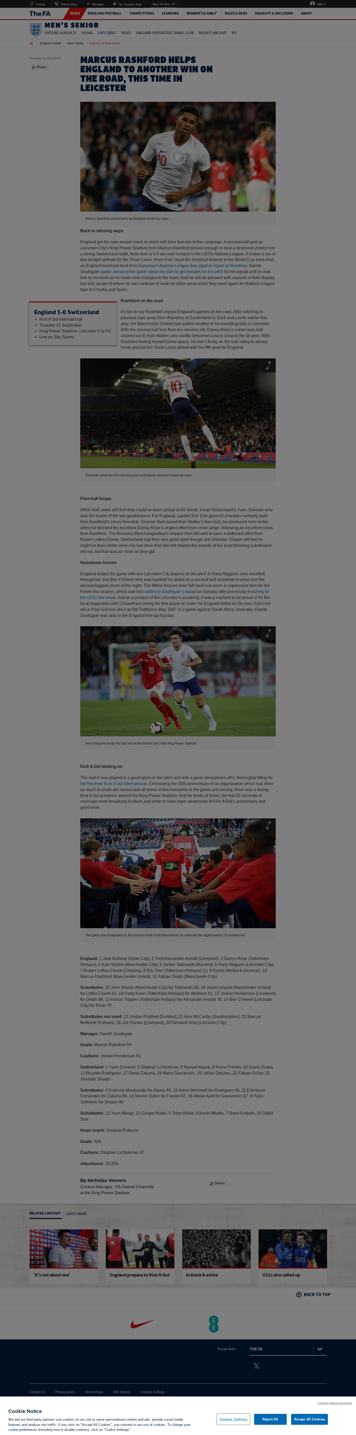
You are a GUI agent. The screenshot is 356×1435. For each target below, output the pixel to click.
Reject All (270, 1419)
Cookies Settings (233, 1419)
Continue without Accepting (334, 1403)
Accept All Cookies (309, 1419)
